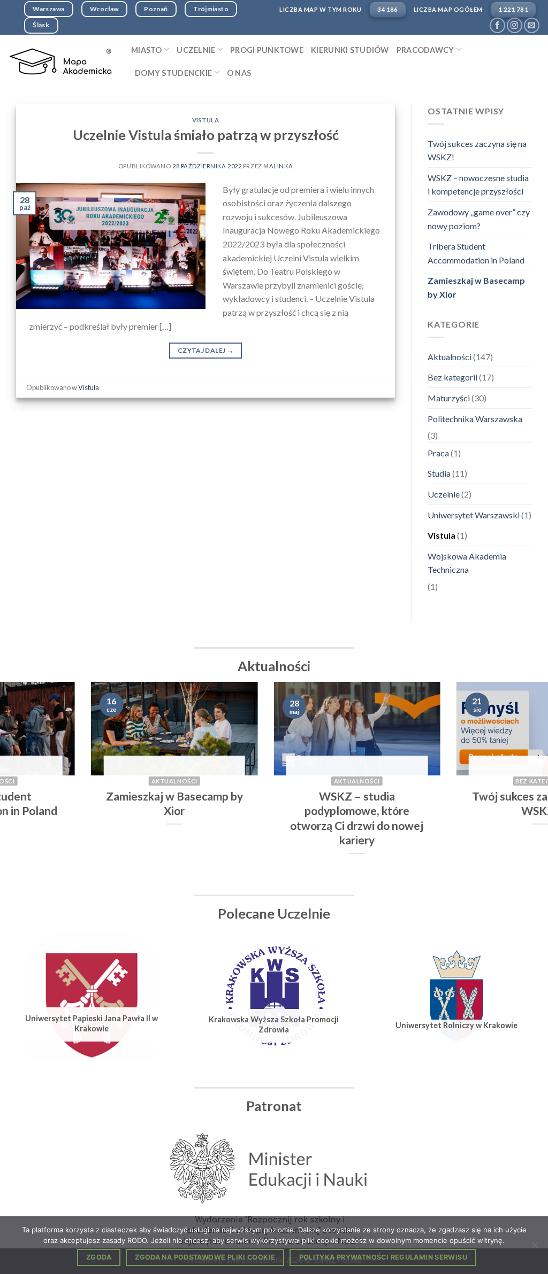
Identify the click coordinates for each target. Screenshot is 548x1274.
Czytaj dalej (205, 350)
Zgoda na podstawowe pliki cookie (205, 1257)
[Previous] (24, 784)
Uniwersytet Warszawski (474, 515)
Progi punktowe (266, 50)
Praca (438, 453)
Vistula (205, 119)
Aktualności (449, 357)
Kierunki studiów (350, 50)
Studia (439, 473)
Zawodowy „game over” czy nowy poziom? (479, 219)
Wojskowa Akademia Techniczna (467, 563)
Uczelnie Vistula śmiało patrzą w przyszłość (206, 135)
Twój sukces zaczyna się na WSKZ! (477, 150)
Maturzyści (449, 398)
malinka (278, 165)
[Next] (523, 784)
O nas (239, 72)
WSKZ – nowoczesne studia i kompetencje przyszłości (478, 185)
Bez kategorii (452, 377)
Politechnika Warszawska (475, 419)
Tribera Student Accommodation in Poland (476, 253)
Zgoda (98, 1257)
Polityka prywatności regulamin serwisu (383, 1257)
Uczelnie (444, 494)
